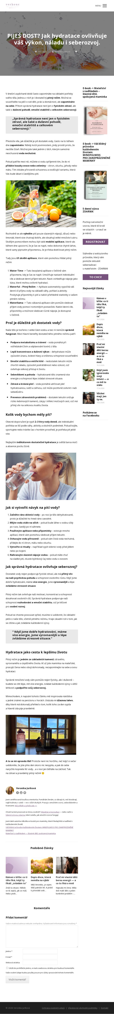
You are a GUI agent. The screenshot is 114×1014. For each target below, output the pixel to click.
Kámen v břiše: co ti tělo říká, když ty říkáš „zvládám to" (16, 880)
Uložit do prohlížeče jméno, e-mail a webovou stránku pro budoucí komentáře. (42, 968)
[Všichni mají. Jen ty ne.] (89, 398)
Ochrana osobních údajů (53, 1007)
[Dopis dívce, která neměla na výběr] (42, 865)
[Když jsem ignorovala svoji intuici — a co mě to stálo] (89, 375)
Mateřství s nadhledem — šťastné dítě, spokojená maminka (31, 833)
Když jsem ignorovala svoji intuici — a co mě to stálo (103, 378)
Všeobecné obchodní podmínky (82, 1007)
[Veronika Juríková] (13, 6)
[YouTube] (21, 792)
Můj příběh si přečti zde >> (26, 805)
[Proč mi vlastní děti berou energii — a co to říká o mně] (67, 865)
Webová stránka (13, 962)
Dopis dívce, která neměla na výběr (41, 879)
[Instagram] (24, 792)
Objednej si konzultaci (50, 812)
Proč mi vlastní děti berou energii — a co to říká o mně (66, 880)
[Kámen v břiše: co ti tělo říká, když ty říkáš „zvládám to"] (89, 303)
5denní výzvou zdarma (15, 815)
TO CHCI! (95, 277)
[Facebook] (17, 792)
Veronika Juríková (62, 51)
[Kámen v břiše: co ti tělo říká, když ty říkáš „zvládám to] (17, 865)
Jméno (9, 951)
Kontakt (104, 1007)
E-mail (9, 957)
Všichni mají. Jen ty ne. (101, 396)
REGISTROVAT (95, 242)
